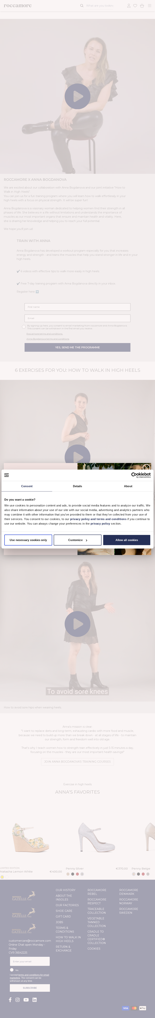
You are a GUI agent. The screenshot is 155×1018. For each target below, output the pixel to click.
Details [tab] (77, 486)
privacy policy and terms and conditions (97, 519)
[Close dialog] (146, 468)
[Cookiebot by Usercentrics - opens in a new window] (134, 475)
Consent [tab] (27, 486)
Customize (75, 540)
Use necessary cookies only (28, 540)
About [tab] (128, 486)
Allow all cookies (126, 540)
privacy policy (101, 523)
